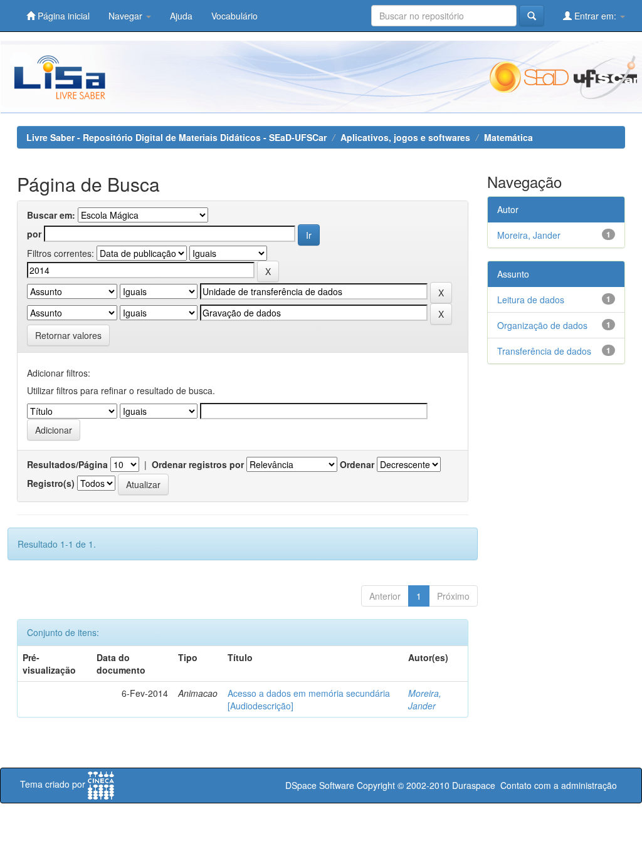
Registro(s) (51, 483)
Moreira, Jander (424, 699)
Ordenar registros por (198, 464)
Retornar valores (68, 335)
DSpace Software (319, 785)
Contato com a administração (558, 785)
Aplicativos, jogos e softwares (405, 137)
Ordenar (357, 464)
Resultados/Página (67, 464)
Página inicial (62, 15)
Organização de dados (542, 325)
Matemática (508, 137)
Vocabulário (234, 15)
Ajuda (181, 15)
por (34, 233)
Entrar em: (595, 15)
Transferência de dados (544, 351)
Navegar (126, 15)
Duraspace (473, 785)
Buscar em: (51, 215)
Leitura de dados (530, 299)
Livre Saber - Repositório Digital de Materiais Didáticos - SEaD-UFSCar (176, 137)
